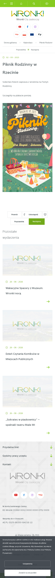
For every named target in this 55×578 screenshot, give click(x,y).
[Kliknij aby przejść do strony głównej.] (21, 3)
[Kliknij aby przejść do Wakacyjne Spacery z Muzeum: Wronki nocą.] (27, 260)
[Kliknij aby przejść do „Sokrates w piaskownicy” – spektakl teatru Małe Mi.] (27, 391)
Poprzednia (21, 50)
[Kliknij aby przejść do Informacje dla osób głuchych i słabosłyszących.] (39, 34)
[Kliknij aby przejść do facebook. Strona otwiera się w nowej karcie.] (27, 27)
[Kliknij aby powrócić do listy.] (28, 49)
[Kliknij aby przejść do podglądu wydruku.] (45, 214)
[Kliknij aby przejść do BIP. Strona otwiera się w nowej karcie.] (16, 34)
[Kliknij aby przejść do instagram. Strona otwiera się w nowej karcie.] (35, 27)
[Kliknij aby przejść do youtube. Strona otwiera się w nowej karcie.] (20, 27)
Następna (35, 50)
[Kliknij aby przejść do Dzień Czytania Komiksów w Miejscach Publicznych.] (27, 326)
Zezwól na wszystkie (27, 573)
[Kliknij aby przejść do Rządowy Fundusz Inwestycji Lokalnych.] (24, 34)
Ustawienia (27, 564)
